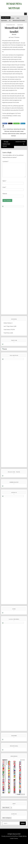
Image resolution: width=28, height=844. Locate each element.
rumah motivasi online (13, 134)
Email (4, 187)
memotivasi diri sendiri (19, 129)
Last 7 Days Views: (8, 326)
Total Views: (7, 330)
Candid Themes (14, 839)
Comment (6, 162)
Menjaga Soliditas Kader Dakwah (6, 144)
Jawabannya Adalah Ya (20, 143)
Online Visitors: (8, 323)
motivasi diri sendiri (15, 131)
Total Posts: (7, 333)
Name (4, 181)
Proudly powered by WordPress (10, 836)
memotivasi (10, 129)
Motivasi (14, 34)
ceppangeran (20, 25)
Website (5, 194)
